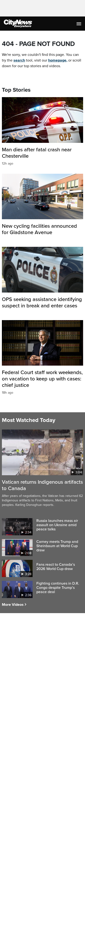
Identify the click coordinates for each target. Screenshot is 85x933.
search (19, 60)
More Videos (13, 604)
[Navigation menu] (79, 24)
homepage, (57, 60)
